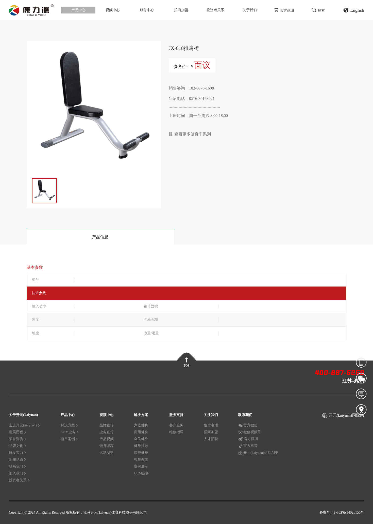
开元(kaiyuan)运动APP (260, 453)
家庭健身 (141, 425)
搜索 (321, 10)
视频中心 (113, 10)
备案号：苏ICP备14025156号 (341, 512)
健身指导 (141, 446)
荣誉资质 (16, 439)
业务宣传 (106, 432)
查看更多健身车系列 (192, 134)
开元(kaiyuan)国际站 (346, 415)
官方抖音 (250, 446)
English (357, 10)
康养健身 (141, 453)
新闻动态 (16, 459)
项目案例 (68, 439)
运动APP (106, 453)
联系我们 (16, 466)
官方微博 (251, 439)
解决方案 (68, 425)
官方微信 (250, 425)
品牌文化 (16, 446)
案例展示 (141, 466)
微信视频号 (252, 432)
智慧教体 (141, 459)
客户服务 (176, 425)
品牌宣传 (106, 425)
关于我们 (250, 10)
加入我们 (16, 473)
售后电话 (211, 425)
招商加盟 (181, 10)
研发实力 (16, 453)
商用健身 (141, 432)
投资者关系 (215, 10)
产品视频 (106, 439)
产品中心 (78, 10)
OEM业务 (68, 432)
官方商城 (287, 10)
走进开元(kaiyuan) (23, 425)
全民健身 (141, 439)
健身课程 (106, 446)
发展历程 (16, 432)
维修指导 (176, 432)
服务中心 (147, 10)
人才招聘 (211, 439)
